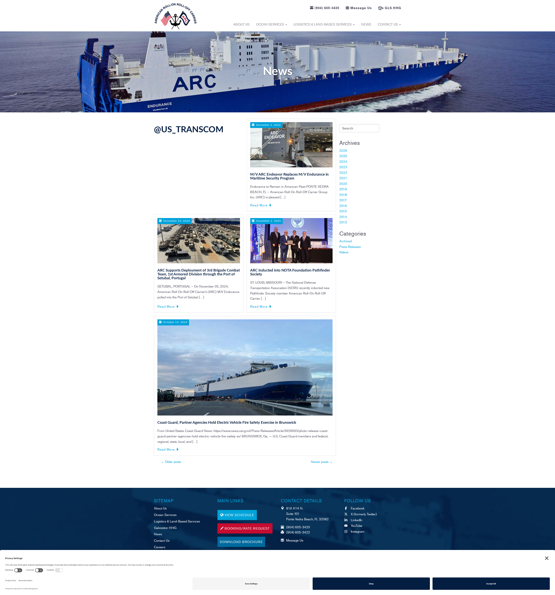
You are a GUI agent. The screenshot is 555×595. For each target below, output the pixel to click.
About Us (241, 24)
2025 (343, 156)
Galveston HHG (165, 527)
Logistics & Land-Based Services (323, 24)
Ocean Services (270, 24)
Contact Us (388, 24)
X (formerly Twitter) (364, 514)
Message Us (361, 8)
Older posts (171, 461)
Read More (259, 205)
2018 (343, 194)
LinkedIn (356, 520)
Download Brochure (241, 542)
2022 (343, 172)
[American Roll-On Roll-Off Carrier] (175, 16)
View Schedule (239, 515)
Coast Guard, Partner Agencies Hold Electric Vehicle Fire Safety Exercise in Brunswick (226, 422)
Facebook (357, 508)
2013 (343, 222)
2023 (343, 167)
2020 (343, 183)
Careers (159, 547)
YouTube (356, 525)
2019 (343, 189)
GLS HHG (393, 8)
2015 (343, 211)
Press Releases (350, 246)
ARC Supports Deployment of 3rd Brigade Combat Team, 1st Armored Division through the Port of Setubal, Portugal (198, 274)
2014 (343, 217)
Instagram (357, 531)
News (366, 24)
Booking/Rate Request (247, 528)
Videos (343, 252)
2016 (343, 206)
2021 (343, 178)
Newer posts (322, 461)
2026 (343, 150)
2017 (343, 200)
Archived (345, 241)
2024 (343, 161)
